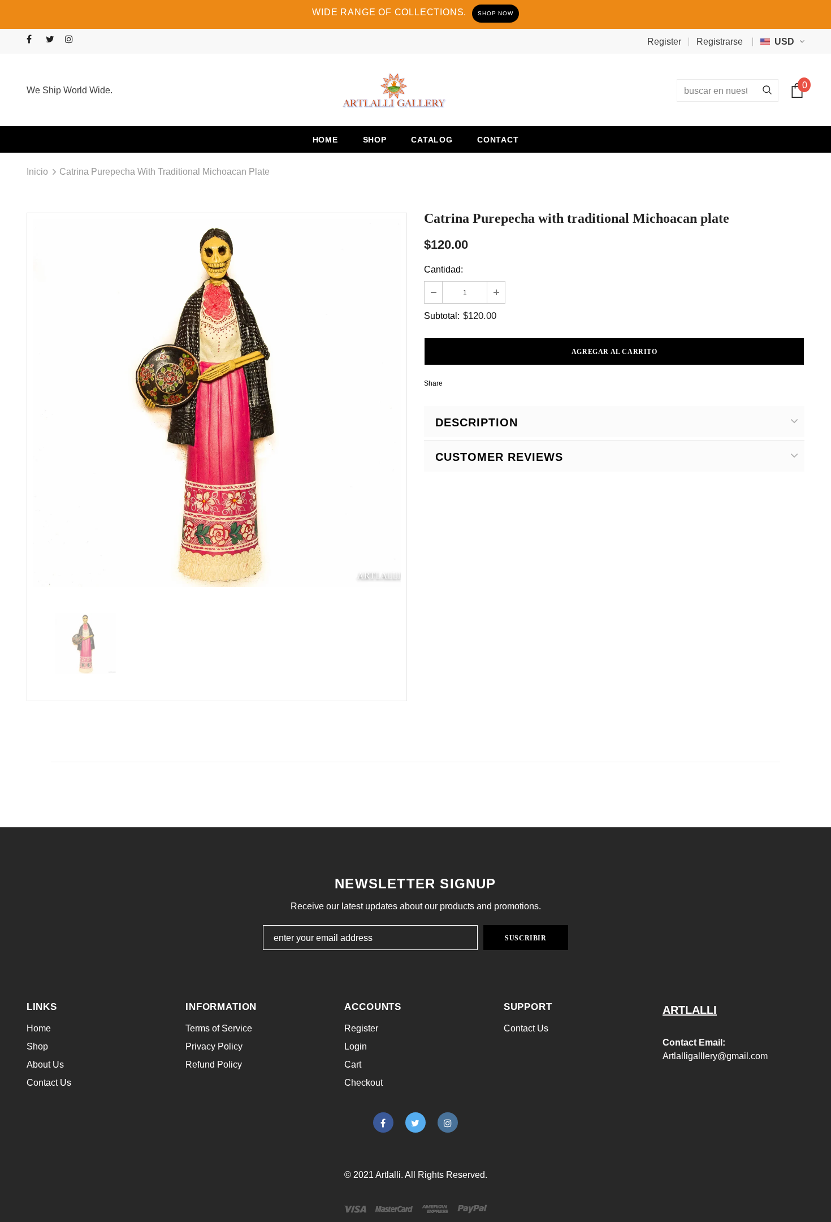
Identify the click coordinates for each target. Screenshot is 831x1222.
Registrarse (719, 41)
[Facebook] (34, 40)
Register (664, 41)
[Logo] (394, 90)
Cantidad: (443, 269)
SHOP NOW (495, 13)
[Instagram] (72, 40)
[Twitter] (53, 40)
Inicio (37, 171)
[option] (217, 403)
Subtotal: (442, 316)
